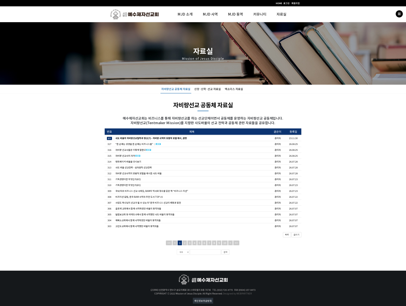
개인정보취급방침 (203, 300)
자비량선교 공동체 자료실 (175, 89)
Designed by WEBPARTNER (237, 293)
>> (236, 243)
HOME (279, 3)
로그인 (286, 3)
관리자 (278, 144)
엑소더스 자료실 (234, 89)
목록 (287, 234)
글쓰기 (296, 234)
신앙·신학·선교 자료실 (207, 89)
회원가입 (295, 3)
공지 (109, 138)
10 (224, 243)
